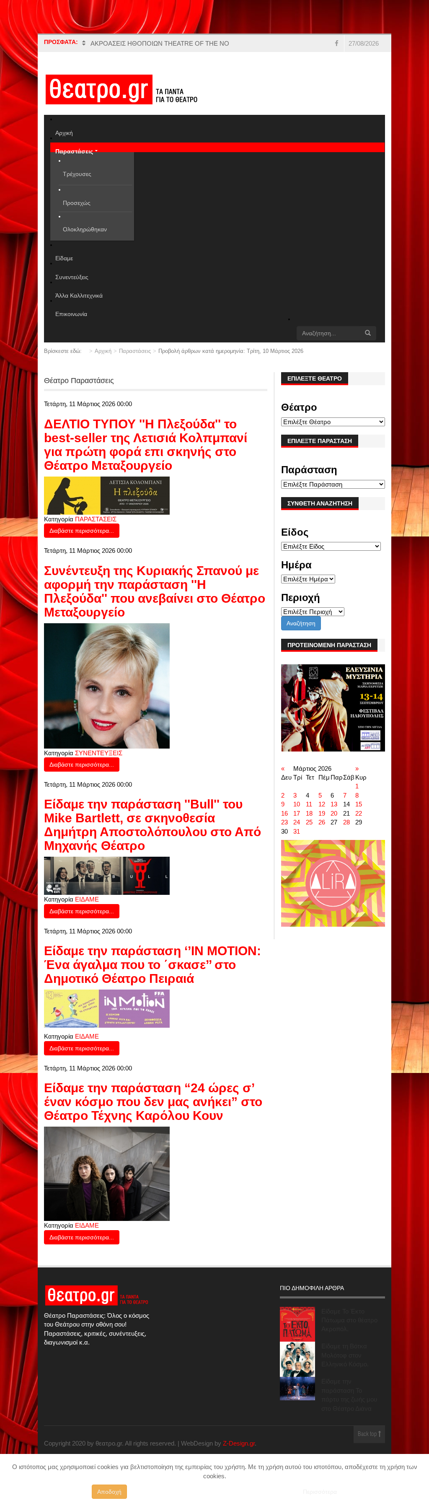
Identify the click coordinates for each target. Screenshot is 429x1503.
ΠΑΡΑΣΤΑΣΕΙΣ (95, 519)
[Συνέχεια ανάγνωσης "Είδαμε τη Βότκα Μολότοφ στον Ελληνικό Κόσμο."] (297, 1359)
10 (296, 804)
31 (296, 831)
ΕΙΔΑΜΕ (87, 899)
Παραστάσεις (135, 351)
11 (309, 804)
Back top (368, 1434)
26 (321, 822)
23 (284, 822)
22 (358, 813)
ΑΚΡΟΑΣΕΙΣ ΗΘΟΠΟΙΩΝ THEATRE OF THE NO (159, 43)
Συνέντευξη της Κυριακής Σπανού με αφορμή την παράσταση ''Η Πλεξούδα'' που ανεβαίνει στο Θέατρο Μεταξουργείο (154, 591)
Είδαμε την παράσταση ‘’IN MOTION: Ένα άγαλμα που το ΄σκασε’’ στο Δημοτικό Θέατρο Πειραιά (152, 964)
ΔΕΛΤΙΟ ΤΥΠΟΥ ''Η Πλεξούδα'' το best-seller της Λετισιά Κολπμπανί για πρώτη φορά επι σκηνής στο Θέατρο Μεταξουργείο (145, 444)
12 (321, 804)
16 (284, 813)
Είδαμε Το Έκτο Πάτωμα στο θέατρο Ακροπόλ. (349, 1320)
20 (334, 813)
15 (358, 804)
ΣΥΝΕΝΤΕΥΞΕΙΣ (98, 753)
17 (296, 813)
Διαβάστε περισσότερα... (81, 530)
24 (296, 822)
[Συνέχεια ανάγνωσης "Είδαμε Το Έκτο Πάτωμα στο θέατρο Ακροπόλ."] (297, 1324)
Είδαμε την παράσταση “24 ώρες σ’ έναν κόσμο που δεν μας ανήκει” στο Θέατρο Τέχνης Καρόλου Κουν (153, 1101)
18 (309, 813)
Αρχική (103, 351)
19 (321, 813)
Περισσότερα (320, 1491)
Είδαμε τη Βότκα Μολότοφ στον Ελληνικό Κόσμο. (345, 1355)
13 (334, 804)
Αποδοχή (109, 1491)
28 (346, 822)
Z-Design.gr (239, 1443)
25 (309, 822)
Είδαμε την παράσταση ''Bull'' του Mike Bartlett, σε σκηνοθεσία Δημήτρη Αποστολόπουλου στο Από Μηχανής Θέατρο (152, 825)
